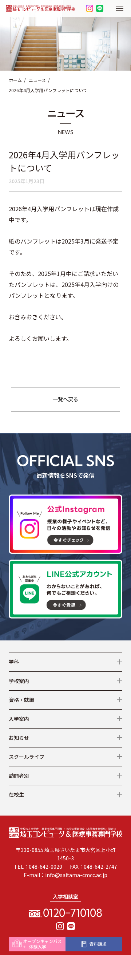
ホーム (15, 80)
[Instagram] (60, 926)
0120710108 (72, 912)
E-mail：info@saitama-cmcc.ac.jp (65, 875)
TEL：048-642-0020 (38, 866)
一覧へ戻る (65, 399)
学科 (14, 661)
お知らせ (19, 737)
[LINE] (71, 926)
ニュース (37, 80)
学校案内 (19, 680)
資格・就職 (21, 699)
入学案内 (19, 718)
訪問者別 (19, 775)
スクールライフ (26, 756)
